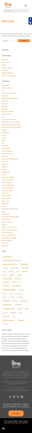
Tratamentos (5, 243)
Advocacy (5, 268)
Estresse (21, 289)
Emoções (4, 130)
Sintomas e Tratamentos (8, 227)
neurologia (18, 304)
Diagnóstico (5, 109)
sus (13, 316)
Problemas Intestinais (7, 187)
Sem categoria (6, 219)
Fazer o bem (19, 293)
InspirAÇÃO (6, 300)
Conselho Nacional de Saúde (9, 98)
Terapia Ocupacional (7, 72)
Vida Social (5, 245)
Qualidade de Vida (7, 195)
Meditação (4, 166)
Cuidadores (5, 103)
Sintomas (4, 224)
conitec (19, 275)
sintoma (5, 312)
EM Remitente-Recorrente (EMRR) (11, 124)
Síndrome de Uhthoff (7, 222)
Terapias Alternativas (9, 320)
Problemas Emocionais (8, 185)
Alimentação (25, 268)
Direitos (15, 282)
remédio (19, 308)
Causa (4, 275)
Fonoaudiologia (6, 62)
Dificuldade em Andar (7, 111)
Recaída (4, 206)
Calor (17, 271)
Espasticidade (5, 132)
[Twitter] (14, 396)
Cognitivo (11, 275)
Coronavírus (5, 101)
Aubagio (11, 271)
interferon (15, 300)
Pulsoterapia (5, 193)
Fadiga (3, 140)
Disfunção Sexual (6, 114)
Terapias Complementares (9, 75)
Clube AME (5, 95)
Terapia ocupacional (7, 232)
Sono (21, 312)
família (11, 293)
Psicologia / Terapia (7, 67)
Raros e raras (5, 201)
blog (3, 90)
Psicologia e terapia (7, 190)
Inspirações (5, 156)
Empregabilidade (16, 285)
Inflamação (20, 297)
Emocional (6, 285)
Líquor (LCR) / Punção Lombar (10, 158)
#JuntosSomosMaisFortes (10, 264)
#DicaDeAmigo (7, 256)
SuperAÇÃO (6, 316)
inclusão (12, 297)
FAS (3, 143)
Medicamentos (7, 304)
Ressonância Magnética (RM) (10, 208)
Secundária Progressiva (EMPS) (10, 216)
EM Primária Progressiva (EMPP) (11, 122)
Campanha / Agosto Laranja (9, 93)
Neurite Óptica (5, 172)
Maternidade (5, 161)
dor (20, 282)
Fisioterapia (5, 59)
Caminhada (24, 271)
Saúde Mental (5, 214)
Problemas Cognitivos (7, 180)
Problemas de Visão (7, 182)
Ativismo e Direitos (7, 87)
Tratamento (21, 320)
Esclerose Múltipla (9, 290)
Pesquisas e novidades (8, 177)
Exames (4, 137)
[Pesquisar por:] (10, 40)
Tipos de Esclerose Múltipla (9, 237)
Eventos (4, 135)
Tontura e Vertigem (7, 240)
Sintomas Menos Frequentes (9, 229)
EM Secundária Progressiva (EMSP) (11, 127)
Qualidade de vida (8, 308)
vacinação (5, 323)
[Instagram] (18, 396)
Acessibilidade (5, 85)
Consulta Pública (7, 278)
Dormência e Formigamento (9, 119)
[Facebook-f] (10, 396)
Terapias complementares (9, 235)
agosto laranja (15, 268)
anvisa (4, 271)
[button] (25, 5)
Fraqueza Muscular (7, 151)
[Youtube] (22, 396)
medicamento (24, 300)
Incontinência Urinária (7, 153)
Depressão (5, 106)
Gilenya (5, 297)
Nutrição (4, 65)
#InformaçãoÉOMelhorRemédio (12, 260)
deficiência (18, 278)
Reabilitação (5, 70)
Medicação (5, 164)
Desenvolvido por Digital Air (19, 423)
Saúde (3, 211)
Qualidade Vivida (6, 198)
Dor (3, 116)
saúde (26, 308)
